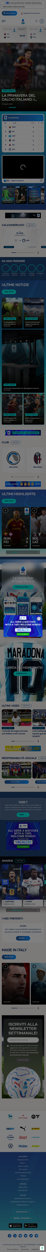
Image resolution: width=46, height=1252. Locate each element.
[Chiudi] (39, 618)
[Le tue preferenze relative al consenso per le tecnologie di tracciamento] (42, 1248)
